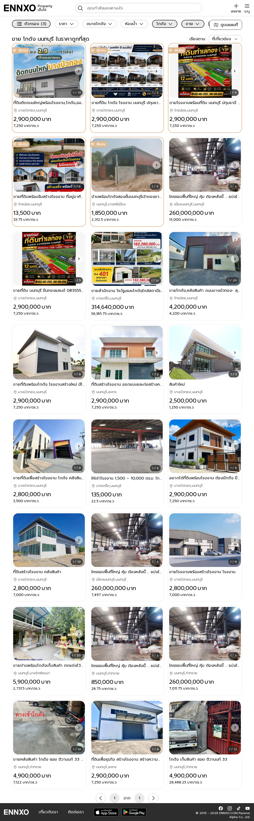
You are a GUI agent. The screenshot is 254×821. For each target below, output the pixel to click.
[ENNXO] (20, 7)
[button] (79, 71)
